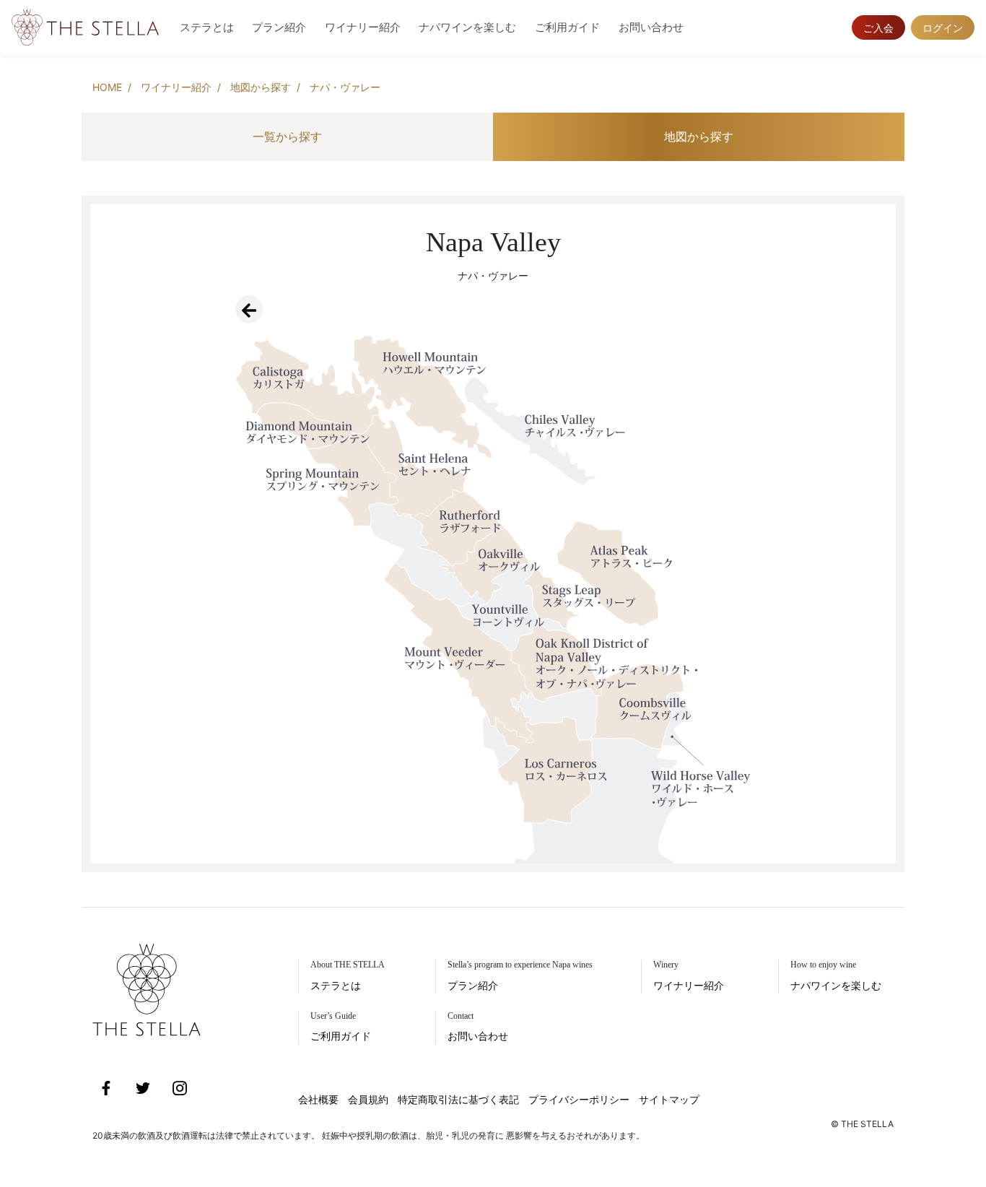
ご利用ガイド (567, 27)
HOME (107, 87)
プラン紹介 (279, 27)
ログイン (942, 28)
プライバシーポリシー (578, 1099)
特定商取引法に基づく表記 (458, 1099)
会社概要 (318, 1099)
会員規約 (368, 1099)
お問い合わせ (651, 27)
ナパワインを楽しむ (467, 27)
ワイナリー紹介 (363, 27)
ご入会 (878, 28)
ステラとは (207, 27)
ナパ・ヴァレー (345, 87)
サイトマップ (669, 1099)
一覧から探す (287, 136)
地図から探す (260, 87)
